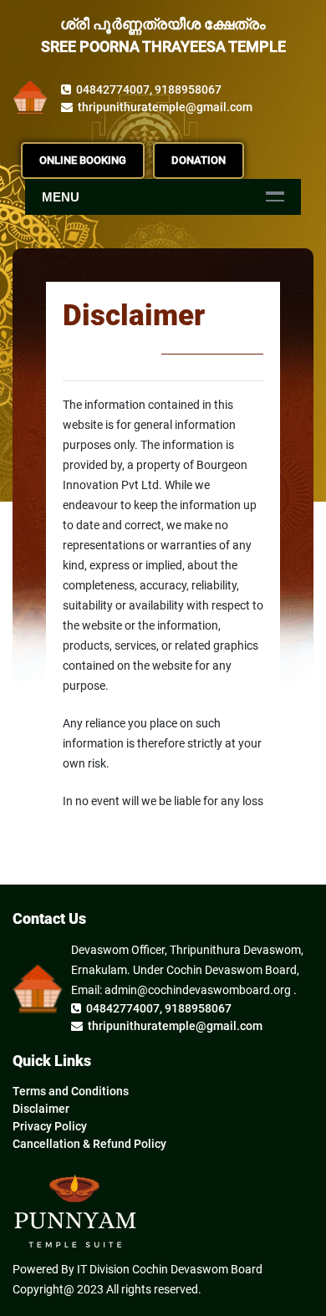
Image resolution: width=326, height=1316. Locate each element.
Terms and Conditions (71, 1091)
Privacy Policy (50, 1126)
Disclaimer (41, 1108)
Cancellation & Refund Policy (89, 1143)
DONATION (198, 160)
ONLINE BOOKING (82, 160)
